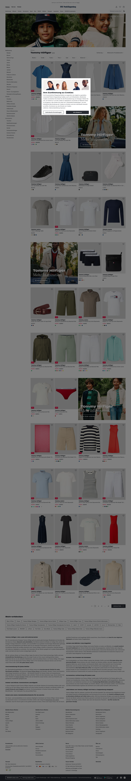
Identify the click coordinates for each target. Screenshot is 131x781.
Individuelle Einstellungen (53, 112)
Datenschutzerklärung (54, 108)
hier (56, 106)
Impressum (62, 108)
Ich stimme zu (77, 112)
